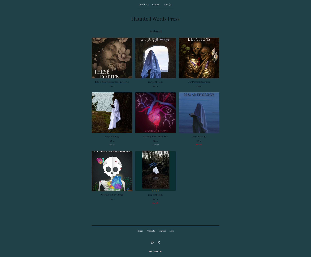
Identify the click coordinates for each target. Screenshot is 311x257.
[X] (159, 242)
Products (143, 4)
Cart (172, 231)
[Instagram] (152, 242)
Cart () (168, 4)
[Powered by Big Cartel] (155, 251)
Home (140, 231)
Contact (156, 4)
